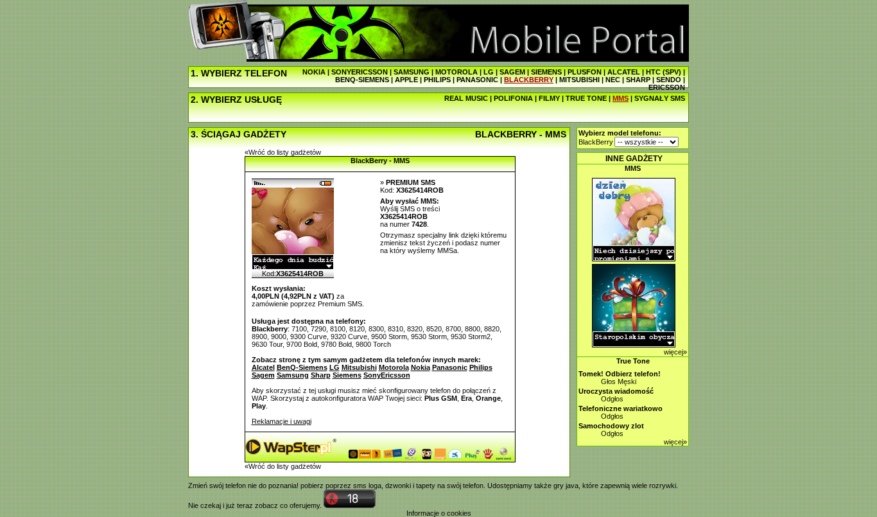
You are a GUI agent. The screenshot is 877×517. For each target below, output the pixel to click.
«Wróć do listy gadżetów (283, 152)
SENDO (668, 79)
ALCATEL (623, 72)
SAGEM (512, 72)
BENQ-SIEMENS (362, 79)
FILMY (549, 98)
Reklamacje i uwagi (281, 421)
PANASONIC (477, 79)
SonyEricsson (386, 375)
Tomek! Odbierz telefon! (619, 374)
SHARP (638, 79)
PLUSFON (585, 72)
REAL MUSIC (466, 98)
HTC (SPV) (663, 72)
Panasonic (449, 367)
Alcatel (263, 367)
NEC (612, 79)
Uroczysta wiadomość (616, 391)
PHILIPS (437, 79)
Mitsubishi (359, 367)
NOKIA (314, 72)
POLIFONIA (513, 98)
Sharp (321, 375)
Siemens (347, 375)
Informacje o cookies (438, 513)
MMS (620, 98)
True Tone (633, 361)
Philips (480, 367)
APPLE (406, 79)
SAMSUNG (412, 72)
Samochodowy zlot (611, 426)
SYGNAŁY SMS (659, 98)
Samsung (293, 375)
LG (488, 72)
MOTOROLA (456, 72)
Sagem (263, 375)
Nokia (420, 367)
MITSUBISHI (579, 79)
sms (360, 485)
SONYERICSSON (359, 72)
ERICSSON (666, 87)
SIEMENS (546, 72)
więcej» (675, 352)
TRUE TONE (586, 98)
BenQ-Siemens (302, 367)
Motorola (394, 367)
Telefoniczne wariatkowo (620, 408)
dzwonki (398, 485)
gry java (565, 485)
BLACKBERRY (528, 79)
